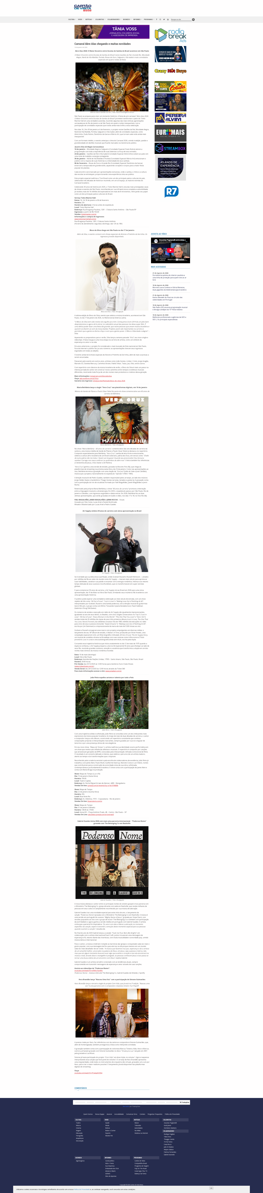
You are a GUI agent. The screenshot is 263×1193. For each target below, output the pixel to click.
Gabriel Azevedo (169, 1155)
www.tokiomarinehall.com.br (85, 219)
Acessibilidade (119, 1114)
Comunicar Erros (131, 1114)
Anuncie (109, 1114)
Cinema (78, 1128)
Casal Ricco (167, 1144)
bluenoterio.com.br (95, 801)
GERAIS (107, 1174)
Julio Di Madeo (169, 1147)
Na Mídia (138, 1130)
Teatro (78, 1123)
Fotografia (79, 1136)
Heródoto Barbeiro (170, 1128)
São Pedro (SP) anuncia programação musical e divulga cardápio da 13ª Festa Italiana (170, 308)
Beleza (107, 1128)
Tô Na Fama (168, 1142)
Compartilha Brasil (141, 1163)
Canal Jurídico (109, 1161)
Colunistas (99, 19)
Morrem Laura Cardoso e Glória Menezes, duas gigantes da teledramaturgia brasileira (169, 288)
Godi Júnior (167, 1125)
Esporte (107, 1133)
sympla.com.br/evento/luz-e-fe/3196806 (103, 785)
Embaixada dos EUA (112, 1168)
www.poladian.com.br (113, 671)
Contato (142, 1114)
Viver (80, 19)
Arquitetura (79, 1138)
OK (211, 1188)
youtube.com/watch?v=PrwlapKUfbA (88, 1073)
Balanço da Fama (140, 1174)
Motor (137, 1123)
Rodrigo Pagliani (169, 1134)
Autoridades (139, 1128)
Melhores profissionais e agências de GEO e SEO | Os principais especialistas (169, 318)
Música (78, 1125)
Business (126, 19)
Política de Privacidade (172, 1114)
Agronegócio (80, 1161)
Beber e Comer (110, 1130)
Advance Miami (110, 1171)
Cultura (71, 19)
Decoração (79, 1141)
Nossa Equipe (99, 1114)
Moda (107, 1125)
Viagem (78, 1130)
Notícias (88, 19)
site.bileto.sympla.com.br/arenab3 (101, 814)
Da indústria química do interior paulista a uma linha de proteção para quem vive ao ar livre (169, 277)
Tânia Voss (167, 1137)
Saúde (107, 1123)
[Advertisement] (149, 9)
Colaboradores (113, 19)
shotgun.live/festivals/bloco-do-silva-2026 (109, 381)
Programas (148, 19)
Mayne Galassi (169, 1149)
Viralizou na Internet (141, 1133)
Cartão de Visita (140, 1161)
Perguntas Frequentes (155, 1114)
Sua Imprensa (109, 1166)
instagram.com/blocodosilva (101, 376)
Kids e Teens (109, 1163)
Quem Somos (88, 1114)
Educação (79, 1133)
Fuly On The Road (140, 1168)
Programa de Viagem (142, 1166)
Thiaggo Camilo (169, 1139)
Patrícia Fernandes (170, 1152)
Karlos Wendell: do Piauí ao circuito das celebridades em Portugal (167, 298)
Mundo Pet (109, 1136)
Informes (136, 19)
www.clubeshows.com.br (84, 666)
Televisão (138, 1125)
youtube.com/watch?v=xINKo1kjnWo (88, 970)
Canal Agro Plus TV (141, 1171)
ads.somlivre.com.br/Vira (89, 378)
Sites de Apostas (110, 1176)
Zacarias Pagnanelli (170, 1123)
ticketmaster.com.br (88, 214)
